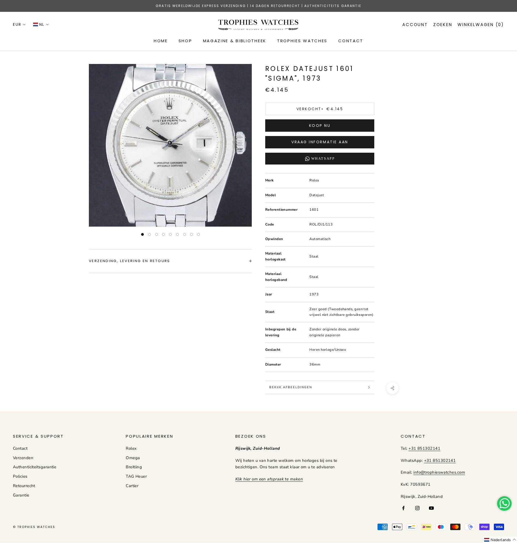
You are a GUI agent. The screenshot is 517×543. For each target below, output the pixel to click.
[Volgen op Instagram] (417, 508)
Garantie (21, 495)
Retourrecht (24, 485)
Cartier (132, 485)
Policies (20, 476)
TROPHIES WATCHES (302, 41)
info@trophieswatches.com (439, 472)
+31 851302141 (424, 448)
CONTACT (350, 41)
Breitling (134, 467)
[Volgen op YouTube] (431, 508)
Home (161, 41)
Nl (42, 24)
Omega (133, 457)
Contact (20, 448)
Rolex (131, 448)
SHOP (185, 41)
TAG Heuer (136, 476)
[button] (500, 540)
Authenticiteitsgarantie (34, 467)
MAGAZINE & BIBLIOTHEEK (234, 41)
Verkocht (319, 109)
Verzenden (23, 457)
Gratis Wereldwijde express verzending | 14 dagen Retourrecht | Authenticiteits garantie (258, 5)
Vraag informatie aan (319, 142)
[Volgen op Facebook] (403, 508)
